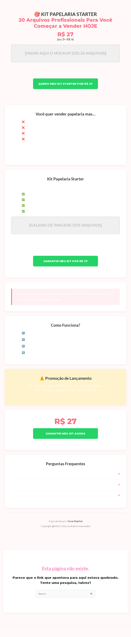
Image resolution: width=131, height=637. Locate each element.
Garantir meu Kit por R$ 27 (65, 261)
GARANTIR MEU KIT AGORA (65, 433)
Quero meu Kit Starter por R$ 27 (65, 83)
